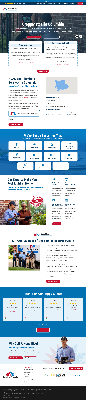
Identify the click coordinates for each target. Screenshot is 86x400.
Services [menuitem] (34, 9)
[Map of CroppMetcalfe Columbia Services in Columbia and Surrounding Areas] (62, 85)
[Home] (10, 9)
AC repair (26, 97)
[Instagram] (75, 375)
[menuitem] (5, 397)
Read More (12, 311)
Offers (72, 3)
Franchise (45, 371)
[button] (81, 36)
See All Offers (42, 71)
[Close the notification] (83, 1)
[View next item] (46, 324)
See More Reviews (42, 330)
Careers (66, 3)
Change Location (51, 3)
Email (25, 62)
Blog (56, 368)
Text (20, 62)
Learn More (47, 1)
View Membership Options (50, 37)
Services (45, 368)
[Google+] (79, 375)
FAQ (60, 3)
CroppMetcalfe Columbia (41, 3)
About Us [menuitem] (40, 9)
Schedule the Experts (76, 9)
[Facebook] (73, 375)
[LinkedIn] (77, 375)
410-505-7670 (80, 3)
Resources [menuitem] (46, 9)
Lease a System (63, 9)
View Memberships (29, 357)
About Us (56, 223)
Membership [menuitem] (53, 9)
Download (31, 62)
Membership (61, 368)
